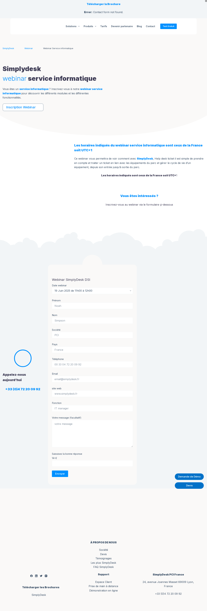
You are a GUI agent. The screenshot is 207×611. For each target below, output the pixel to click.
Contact (150, 26)
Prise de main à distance (103, 586)
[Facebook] (31, 576)
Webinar (28, 48)
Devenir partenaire (122, 26)
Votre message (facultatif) (66, 417)
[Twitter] (41, 576)
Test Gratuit (168, 26)
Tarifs (103, 26)
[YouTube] (46, 576)
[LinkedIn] (36, 576)
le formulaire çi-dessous (158, 204)
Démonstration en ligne (103, 590)
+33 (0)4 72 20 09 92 (168, 593)
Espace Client (103, 582)
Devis (103, 554)
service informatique (34, 89)
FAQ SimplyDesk (103, 567)
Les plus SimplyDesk (103, 562)
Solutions (71, 26)
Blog (139, 26)
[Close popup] (206, 1)
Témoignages (103, 558)
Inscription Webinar (21, 107)
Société (103, 549)
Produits (88, 26)
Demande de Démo (189, 476)
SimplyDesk (8, 48)
